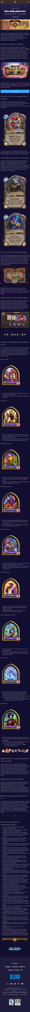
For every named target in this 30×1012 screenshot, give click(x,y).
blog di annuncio (20, 84)
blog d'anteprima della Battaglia (11, 292)
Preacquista (15, 91)
